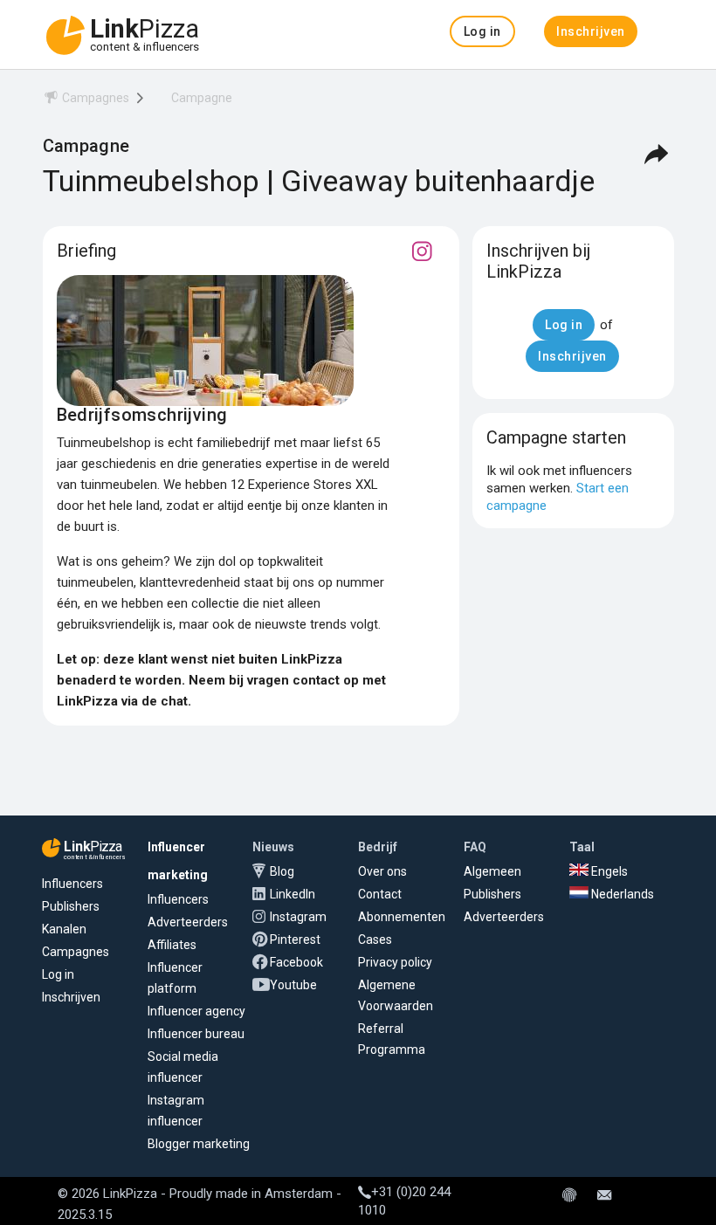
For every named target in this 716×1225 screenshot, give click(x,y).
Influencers (72, 884)
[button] (482, 31)
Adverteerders (188, 922)
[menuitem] (86, 100)
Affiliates (172, 945)
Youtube (293, 985)
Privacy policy (395, 962)
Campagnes (75, 952)
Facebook (296, 962)
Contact (380, 894)
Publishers (71, 906)
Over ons (382, 871)
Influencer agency (196, 1011)
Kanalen (64, 929)
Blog (282, 871)
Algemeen (492, 871)
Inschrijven (71, 997)
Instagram (298, 917)
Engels (608, 871)
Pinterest (295, 939)
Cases (375, 939)
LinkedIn (292, 894)
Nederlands (621, 894)
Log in (58, 974)
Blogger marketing (199, 1144)
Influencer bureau (196, 1034)
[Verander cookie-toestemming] (569, 1196)
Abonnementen (401, 917)
